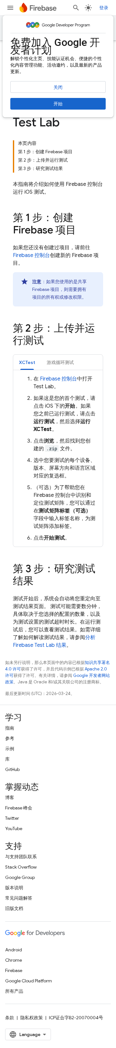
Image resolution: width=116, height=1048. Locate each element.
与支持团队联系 (21, 857)
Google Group (20, 877)
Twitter (12, 818)
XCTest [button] (27, 362)
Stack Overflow (21, 867)
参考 (9, 738)
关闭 (58, 87)
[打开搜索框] (76, 8)
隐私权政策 (31, 1017)
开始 (58, 104)
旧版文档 (14, 908)
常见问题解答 (18, 898)
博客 (9, 797)
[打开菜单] (10, 8)
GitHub (12, 769)
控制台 (31, 255)
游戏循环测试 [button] (60, 362)
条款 (9, 1017)
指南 (9, 728)
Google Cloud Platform (28, 981)
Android (13, 950)
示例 (9, 749)
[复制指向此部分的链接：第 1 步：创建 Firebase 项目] (82, 231)
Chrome (13, 960)
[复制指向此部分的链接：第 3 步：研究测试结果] (40, 582)
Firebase (13, 970)
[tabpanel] (58, 458)
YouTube (13, 828)
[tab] (27, 362)
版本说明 (14, 888)
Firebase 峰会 (18, 808)
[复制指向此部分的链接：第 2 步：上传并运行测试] (50, 341)
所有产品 (14, 991)
